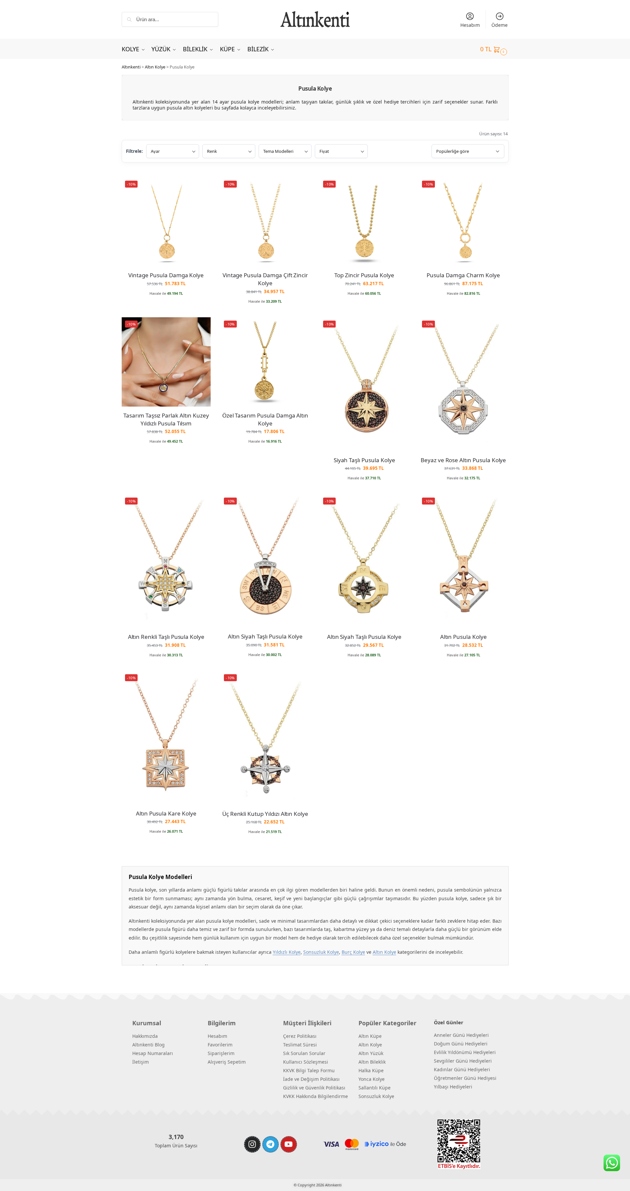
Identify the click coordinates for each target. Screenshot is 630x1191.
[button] (494, 49)
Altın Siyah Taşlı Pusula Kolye (265, 636)
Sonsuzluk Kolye (321, 952)
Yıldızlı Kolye (287, 952)
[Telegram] (270, 1144)
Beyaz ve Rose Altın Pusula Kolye (463, 460)
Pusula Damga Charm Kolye (463, 275)
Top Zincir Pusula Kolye (364, 275)
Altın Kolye (155, 67)
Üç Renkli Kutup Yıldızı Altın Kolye (265, 813)
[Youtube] (288, 1144)
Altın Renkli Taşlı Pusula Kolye (166, 636)
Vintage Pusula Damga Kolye (166, 275)
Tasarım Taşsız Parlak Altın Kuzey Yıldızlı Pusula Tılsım (166, 419)
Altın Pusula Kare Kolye (166, 813)
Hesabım (470, 25)
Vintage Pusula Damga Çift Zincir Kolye (265, 279)
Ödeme (499, 25)
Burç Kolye (353, 952)
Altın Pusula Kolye (463, 636)
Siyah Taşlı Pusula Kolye (364, 460)
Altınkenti (131, 67)
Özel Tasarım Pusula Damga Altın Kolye (265, 419)
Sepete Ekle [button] (166, 303)
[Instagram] (252, 1144)
